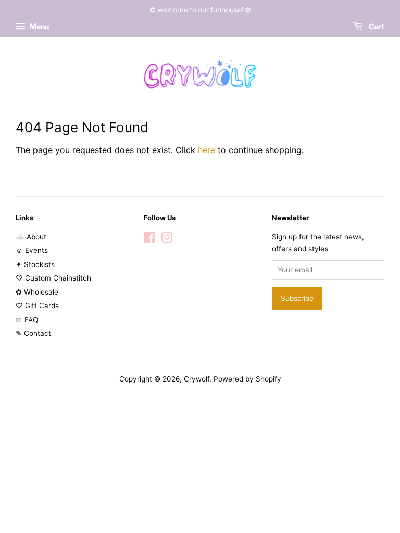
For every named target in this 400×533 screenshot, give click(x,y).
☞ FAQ (27, 319)
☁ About (31, 237)
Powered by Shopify (247, 379)
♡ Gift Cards (37, 305)
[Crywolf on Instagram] (166, 239)
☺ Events (32, 250)
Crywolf (196, 379)
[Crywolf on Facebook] (150, 239)
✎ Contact (33, 333)
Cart (375, 26)
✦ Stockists (35, 264)
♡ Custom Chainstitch (53, 278)
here (206, 150)
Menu (38, 26)
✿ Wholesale (37, 292)
